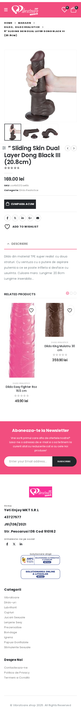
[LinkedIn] (21, 544)
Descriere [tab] (19, 243)
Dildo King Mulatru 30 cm (59, 348)
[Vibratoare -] (24, 9)
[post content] (21, 340)
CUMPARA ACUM (22, 204)
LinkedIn (22, 218)
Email (37, 218)
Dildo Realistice (28, 190)
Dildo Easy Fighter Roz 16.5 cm (21, 389)
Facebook (7, 218)
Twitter (15, 218)
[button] (67, 293)
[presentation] (9, 86)
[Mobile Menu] (7, 9)
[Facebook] (7, 544)
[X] (14, 544)
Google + (30, 218)
